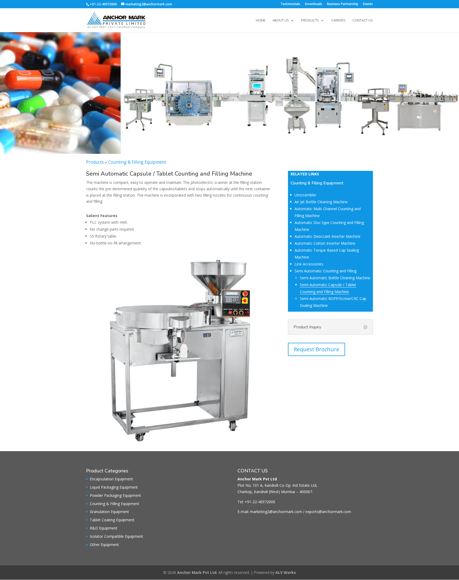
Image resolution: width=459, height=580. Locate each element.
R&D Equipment (103, 528)
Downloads (313, 4)
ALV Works (285, 572)
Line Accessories (309, 263)
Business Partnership (342, 4)
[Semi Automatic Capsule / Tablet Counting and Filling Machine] (179, 442)
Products (310, 20)
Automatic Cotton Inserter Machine (325, 243)
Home (261, 20)
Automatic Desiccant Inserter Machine (327, 236)
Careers (338, 20)
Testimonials (290, 4)
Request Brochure (316, 349)
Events (368, 4)
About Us (281, 20)
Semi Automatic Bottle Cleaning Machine (335, 277)
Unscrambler (305, 194)
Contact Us (362, 20)
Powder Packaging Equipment (115, 495)
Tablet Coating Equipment (112, 519)
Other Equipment (104, 544)
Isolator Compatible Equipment (116, 536)
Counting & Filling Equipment (137, 162)
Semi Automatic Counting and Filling (325, 270)
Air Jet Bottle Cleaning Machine (321, 201)
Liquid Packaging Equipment (114, 487)
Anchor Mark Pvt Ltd (196, 572)
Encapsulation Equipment (111, 478)
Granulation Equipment (109, 511)
